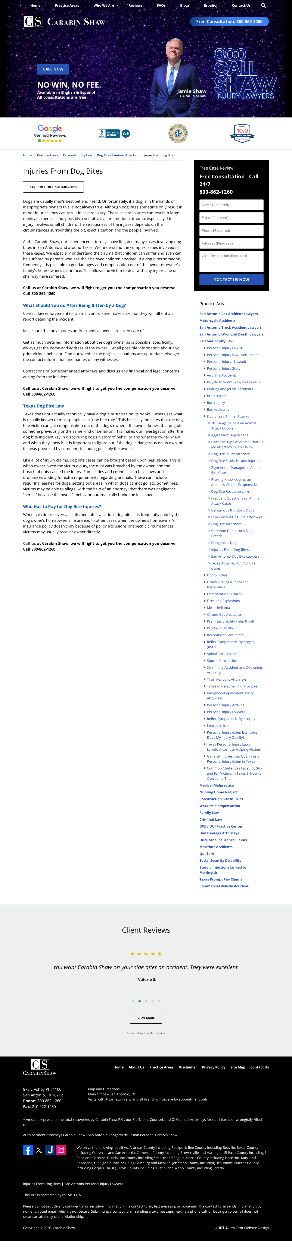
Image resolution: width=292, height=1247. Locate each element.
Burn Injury (216, 402)
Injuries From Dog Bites (230, 549)
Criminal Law (210, 819)
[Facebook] (28, 1150)
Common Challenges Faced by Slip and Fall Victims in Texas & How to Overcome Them (234, 773)
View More (146, 1018)
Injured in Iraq (218, 725)
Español (210, 5)
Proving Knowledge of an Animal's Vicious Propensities (234, 482)
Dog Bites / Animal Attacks (228, 416)
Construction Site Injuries (221, 799)
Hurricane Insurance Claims (223, 840)
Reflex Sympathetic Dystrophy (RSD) (231, 644)
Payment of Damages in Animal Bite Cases (236, 470)
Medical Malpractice (216, 785)
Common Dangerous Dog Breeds (231, 533)
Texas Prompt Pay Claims (220, 879)
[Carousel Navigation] (146, 1001)
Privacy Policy (213, 1067)
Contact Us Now (231, 279)
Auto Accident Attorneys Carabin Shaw (54, 1135)
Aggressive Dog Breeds (229, 435)
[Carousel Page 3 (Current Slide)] (146, 1001)
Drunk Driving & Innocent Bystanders (227, 584)
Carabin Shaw (64, 1227)
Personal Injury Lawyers (226, 711)
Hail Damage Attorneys (219, 833)
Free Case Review (216, 168)
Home (35, 5)
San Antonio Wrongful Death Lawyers (231, 334)
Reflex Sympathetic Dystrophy (231, 718)
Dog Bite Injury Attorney (230, 453)
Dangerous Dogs (224, 542)
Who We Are (104, 5)
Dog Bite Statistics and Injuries (235, 460)
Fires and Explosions (223, 600)
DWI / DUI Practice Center (220, 826)
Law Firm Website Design (242, 1227)
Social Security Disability (220, 860)
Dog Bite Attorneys (226, 524)
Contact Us (241, 5)
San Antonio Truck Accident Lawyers (230, 327)
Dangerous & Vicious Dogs (232, 510)
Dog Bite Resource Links (230, 491)
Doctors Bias (217, 575)
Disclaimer (188, 1067)
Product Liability (220, 628)
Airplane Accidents (222, 375)
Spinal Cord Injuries (222, 653)
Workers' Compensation (219, 805)
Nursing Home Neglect (218, 792)
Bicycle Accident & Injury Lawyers (233, 382)
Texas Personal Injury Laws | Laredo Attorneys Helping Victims (234, 747)
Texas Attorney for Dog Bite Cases (233, 566)
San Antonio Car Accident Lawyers (228, 313)
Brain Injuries (217, 395)
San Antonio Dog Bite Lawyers (235, 556)
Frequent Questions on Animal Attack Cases (235, 501)
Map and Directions (104, 1089)
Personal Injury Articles (225, 705)
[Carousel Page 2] (139, 1001)
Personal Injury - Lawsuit (226, 361)
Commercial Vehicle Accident (224, 886)
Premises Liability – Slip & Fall (230, 621)
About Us (136, 1067)
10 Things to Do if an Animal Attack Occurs (233, 426)
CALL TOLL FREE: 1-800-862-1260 (53, 187)
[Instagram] (61, 1150)
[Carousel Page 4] (152, 1001)
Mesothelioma (218, 607)
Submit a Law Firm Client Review (146, 1033)
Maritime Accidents (216, 846)
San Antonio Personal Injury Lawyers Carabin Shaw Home (64, 21)
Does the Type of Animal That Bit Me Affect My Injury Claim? (237, 444)
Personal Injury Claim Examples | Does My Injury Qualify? (233, 735)
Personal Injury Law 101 (226, 348)
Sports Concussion (222, 660)
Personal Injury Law (216, 341)
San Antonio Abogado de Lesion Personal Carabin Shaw (132, 1135)
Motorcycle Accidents (217, 320)
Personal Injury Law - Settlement (233, 354)
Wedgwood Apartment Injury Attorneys (230, 695)
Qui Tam (206, 853)
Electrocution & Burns (224, 594)
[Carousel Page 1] (133, 1001)
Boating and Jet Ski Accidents (230, 389)
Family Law (209, 812)
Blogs (184, 5)
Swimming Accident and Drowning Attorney (234, 670)
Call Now (53, 69)
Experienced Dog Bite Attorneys (236, 517)
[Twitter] (39, 1150)
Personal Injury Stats (223, 368)
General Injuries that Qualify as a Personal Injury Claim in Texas (233, 759)
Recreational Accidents (225, 635)
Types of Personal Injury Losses (232, 686)
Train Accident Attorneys (227, 679)
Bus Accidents (218, 409)
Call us (29, 543)
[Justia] (50, 1150)
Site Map (237, 1067)
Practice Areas (67, 5)
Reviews (135, 5)
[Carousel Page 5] (159, 1001)
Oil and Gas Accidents (224, 614)
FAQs (161, 5)
